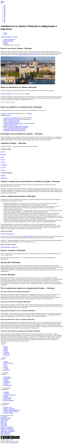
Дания (5, 42)
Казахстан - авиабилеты (7, 427)
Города (4, 357)
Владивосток (7, 382)
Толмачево (6, 381)
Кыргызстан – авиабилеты (8, 431)
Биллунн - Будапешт (6, 93)
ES (4, 15)
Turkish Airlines (8, 397)
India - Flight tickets (5, 432)
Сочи (5, 364)
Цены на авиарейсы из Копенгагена (13, 123)
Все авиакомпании (9, 400)
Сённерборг (4, 165)
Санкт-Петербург (8, 363)
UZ (4, 8)
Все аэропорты (8, 385)
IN (4, 21)
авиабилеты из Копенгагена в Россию (17, 127)
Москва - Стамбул (8, 413)
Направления (6, 403)
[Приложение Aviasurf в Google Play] (15, 438)
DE (4, 14)
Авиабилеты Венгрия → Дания (9, 36)
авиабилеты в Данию (14, 120)
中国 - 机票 (4, 424)
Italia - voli (3, 422)
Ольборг (3, 162)
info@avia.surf (14, 442)
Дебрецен (3, 175)
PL (4, 22)
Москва (6, 361)
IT (4, 18)
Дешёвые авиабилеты (9, 39)
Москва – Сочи (8, 407)
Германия (6, 352)
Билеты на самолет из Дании (11, 119)
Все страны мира (8, 40)
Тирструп (3, 167)
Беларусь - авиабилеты (7, 428)
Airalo (12, 228)
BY (5, 7)
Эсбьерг (3, 170)
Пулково (6, 379)
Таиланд (6, 348)
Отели (5, 32)
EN (4, 11)
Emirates (6, 396)
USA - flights (4, 425)
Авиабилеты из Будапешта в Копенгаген (14, 130)
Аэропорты (5, 372)
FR (4, 16)
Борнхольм (3, 154)
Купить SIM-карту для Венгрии (9, 247)
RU (2, 2)
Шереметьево (7, 378)
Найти (28, 93)
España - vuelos (4, 419)
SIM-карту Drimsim (28, 236)
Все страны (7, 354)
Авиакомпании (6, 388)
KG (5, 9)
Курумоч (6, 384)
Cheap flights (4, 417)
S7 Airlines (6, 393)
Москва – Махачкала (9, 408)
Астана (6, 366)
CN (5, 19)
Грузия (5, 349)
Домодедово (7, 377)
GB (5, 12)
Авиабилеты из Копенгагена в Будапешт (14, 129)
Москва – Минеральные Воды (12, 410)
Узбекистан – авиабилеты (7, 429)
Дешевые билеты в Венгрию (11, 122)
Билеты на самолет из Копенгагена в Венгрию (16, 126)
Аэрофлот (6, 392)
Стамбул (6, 368)
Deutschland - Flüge (6, 418)
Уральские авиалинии (9, 395)
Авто (5, 34)
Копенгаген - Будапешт (7, 113)
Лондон (6, 367)
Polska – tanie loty (5, 434)
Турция (6, 350)
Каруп (2, 157)
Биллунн (3, 151)
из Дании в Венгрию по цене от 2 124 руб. (28, 54)
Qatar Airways (7, 399)
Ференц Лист (4, 178)
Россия (5, 346)
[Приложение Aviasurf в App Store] (5, 438)
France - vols (4, 421)
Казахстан (6, 353)
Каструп (3, 159)
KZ (4, 5)
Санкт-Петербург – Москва (11, 411)
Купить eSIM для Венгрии (8, 233)
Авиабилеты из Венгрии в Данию (13, 118)
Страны (4, 342)
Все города (7, 370)
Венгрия (6, 43)
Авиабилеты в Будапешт (10, 125)
